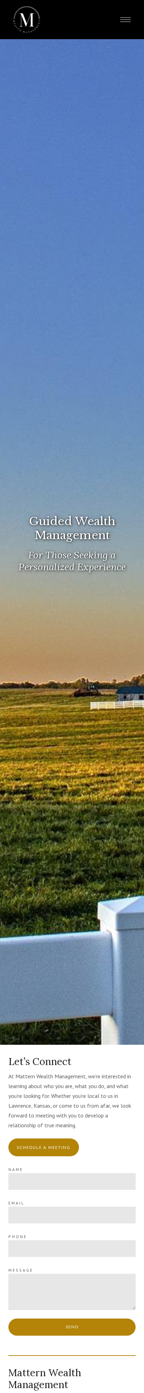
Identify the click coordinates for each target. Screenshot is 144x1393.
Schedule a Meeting (44, 1147)
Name (15, 1169)
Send (72, 1326)
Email (16, 1203)
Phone (17, 1236)
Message (20, 1270)
